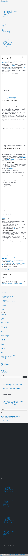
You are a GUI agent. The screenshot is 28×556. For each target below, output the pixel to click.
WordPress (2, 349)
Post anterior (6, 269)
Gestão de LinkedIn (4, 300)
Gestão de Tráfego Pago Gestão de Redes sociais (10, 11)
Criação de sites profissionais (5, 322)
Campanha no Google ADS (6, 32)
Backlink (2, 318)
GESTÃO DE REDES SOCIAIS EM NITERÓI (20, 282)
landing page (4, 62)
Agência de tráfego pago (4, 315)
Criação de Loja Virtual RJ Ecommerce (8, 24)
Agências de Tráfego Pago (5, 359)
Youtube (2, 352)
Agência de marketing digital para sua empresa (19, 277)
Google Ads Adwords (4, 327)
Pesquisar (2, 375)
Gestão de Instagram (6, 9)
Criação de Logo (4, 47)
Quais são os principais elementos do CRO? (11, 97)
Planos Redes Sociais (6, 34)
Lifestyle (2, 332)
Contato (2, 309)
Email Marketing (3, 323)
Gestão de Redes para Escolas (8, 12)
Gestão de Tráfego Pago (5, 297)
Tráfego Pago (5, 14)
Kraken (2, 331)
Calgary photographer (4, 365)
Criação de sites (3, 363)
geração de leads (13, 65)
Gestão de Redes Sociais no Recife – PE (7, 277)
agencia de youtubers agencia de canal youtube (10, 45)
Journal (2, 330)
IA (1, 328)
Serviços (3, 3)
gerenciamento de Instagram (18, 257)
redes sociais (10, 68)
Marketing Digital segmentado (16, 59)
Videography (3, 348)
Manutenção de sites (5, 23)
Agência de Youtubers (6, 16)
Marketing (10, 59)
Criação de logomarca (5, 292)
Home (2, 2)
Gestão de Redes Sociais (6, 33)
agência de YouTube (8, 260)
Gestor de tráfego (11, 554)
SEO (1, 343)
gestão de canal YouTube (10, 261)
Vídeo (2, 347)
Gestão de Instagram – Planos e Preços (7, 296)
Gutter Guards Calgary (4, 371)
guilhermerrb (5, 395)
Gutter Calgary (3, 370)
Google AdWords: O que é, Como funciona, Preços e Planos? (11, 403)
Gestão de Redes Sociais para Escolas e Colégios (9, 301)
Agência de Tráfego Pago (6, 31)
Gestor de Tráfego (6, 13)
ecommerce (11, 168)
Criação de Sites (3, 293)
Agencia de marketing (5, 59)
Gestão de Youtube (4, 305)
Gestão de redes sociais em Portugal (6, 356)
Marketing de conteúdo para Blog (7, 15)
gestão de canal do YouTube (16, 263)
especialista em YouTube (19, 260)
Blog (3, 26)
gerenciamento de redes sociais (7, 263)
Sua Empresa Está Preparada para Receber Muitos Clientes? (11, 388)
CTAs (14, 228)
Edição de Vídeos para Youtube (7, 306)
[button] (14, 28)
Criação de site (3, 362)
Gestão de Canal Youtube (7, 17)
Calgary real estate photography (5, 364)
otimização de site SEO (4, 336)
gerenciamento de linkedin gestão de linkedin (10, 10)
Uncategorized (3, 345)
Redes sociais (22, 59)
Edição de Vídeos (6, 46)
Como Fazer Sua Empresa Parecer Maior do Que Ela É (10, 385)
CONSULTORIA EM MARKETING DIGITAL (7, 282)
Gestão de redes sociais (4, 357)
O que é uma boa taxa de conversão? (11, 98)
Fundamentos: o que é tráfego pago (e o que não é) (15, 395)
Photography (3, 339)
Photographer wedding (4, 366)
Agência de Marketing (18, 554)
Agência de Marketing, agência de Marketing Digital (8, 355)
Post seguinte (21, 269)
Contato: (3, 25)
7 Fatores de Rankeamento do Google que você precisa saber (11, 401)
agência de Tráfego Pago (4, 358)
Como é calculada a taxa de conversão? (11, 96)
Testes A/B (3, 218)
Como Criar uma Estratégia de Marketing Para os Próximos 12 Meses (12, 384)
